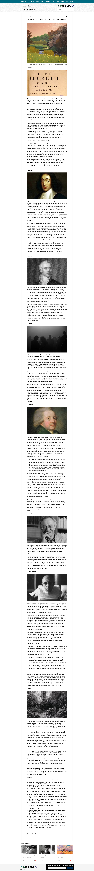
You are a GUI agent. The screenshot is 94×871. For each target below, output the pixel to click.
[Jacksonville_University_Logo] (61, 6)
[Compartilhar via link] (35, 833)
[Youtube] (68, 6)
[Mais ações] (66, 16)
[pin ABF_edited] (58, 6)
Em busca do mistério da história (46, 856)
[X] (63, 6)
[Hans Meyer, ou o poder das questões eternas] (29, 849)
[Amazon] (70, 6)
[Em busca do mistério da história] (47, 849)
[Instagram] (65, 6)
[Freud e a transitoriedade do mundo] (65, 849)
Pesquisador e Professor (28, 9)
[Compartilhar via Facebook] (27, 833)
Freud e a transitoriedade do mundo (64, 856)
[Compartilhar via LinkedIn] (32, 833)
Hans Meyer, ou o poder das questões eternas (29, 856)
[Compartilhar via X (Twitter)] (30, 833)
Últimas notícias (29, 829)
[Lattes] (73, 6)
